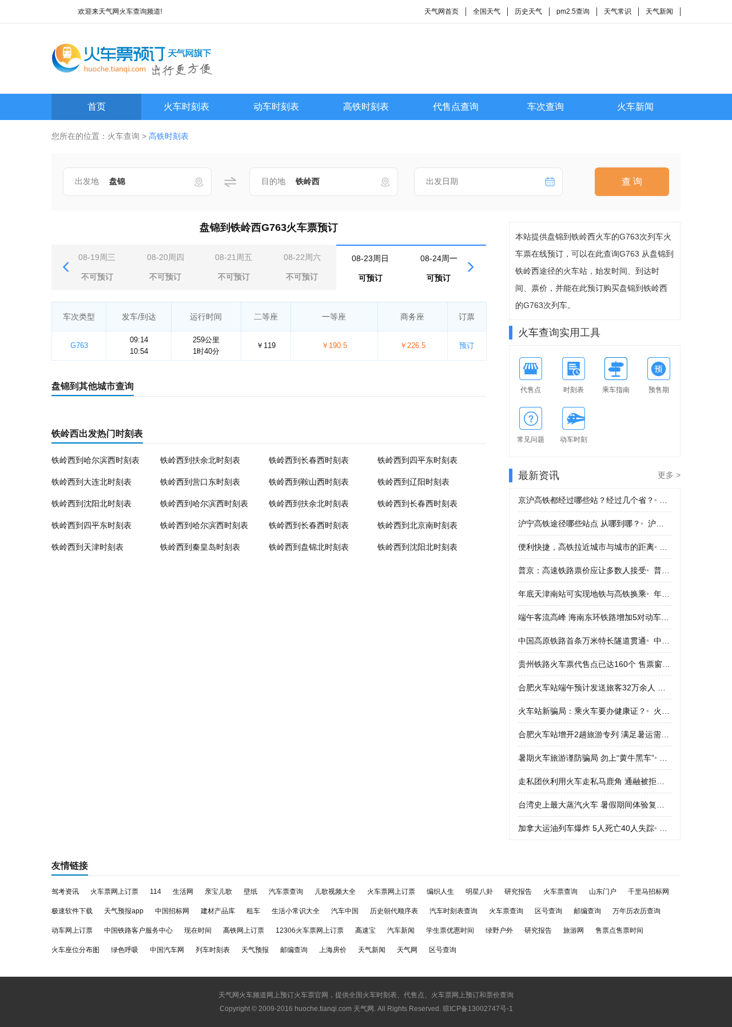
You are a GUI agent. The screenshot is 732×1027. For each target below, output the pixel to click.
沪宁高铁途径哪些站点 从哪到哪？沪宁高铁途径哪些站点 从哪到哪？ (594, 523)
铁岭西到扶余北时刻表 (200, 460)
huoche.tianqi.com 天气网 (334, 1009)
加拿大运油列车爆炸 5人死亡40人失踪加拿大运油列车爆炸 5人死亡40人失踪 (594, 828)
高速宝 (365, 930)
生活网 (183, 892)
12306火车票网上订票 (310, 930)
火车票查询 (560, 892)
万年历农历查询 (636, 911)
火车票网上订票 (114, 892)
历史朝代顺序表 (394, 911)
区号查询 (548, 911)
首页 (96, 106)
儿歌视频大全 (335, 892)
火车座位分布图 (75, 950)
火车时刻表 (186, 106)
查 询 (632, 181)
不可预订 (97, 267)
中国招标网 (172, 911)
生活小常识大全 (296, 911)
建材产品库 (218, 911)
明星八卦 (479, 892)
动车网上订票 (72, 930)
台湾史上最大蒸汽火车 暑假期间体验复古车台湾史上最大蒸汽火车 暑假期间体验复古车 (594, 804)
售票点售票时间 (619, 930)
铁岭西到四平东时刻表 (417, 460)
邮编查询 (587, 911)
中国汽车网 (167, 950)
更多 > (669, 474)
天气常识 (617, 11)
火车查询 (124, 136)
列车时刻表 (213, 950)
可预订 (370, 268)
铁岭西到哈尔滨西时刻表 (95, 460)
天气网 (407, 950)
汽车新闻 (401, 930)
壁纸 (250, 892)
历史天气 (528, 11)
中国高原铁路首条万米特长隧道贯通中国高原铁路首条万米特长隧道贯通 (594, 640)
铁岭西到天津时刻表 (87, 547)
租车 (253, 911)
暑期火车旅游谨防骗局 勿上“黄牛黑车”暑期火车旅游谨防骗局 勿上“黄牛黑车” (594, 757)
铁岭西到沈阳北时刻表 (91, 503)
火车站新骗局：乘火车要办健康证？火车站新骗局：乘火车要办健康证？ (594, 711)
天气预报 (255, 950)
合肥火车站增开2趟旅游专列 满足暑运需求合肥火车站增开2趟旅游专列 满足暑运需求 (594, 734)
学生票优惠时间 (450, 930)
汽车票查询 (286, 892)
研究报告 (518, 892)
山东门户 (602, 892)
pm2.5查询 (573, 11)
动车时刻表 (276, 106)
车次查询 (545, 106)
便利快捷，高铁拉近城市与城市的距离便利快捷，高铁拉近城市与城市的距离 (594, 547)
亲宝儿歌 (218, 892)
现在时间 (198, 930)
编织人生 (440, 892)
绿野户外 (499, 930)
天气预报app (124, 911)
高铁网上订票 (243, 930)
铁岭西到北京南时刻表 (417, 525)
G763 (79, 345)
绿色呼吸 (124, 950)
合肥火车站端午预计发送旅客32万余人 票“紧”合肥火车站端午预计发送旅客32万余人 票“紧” (594, 687)
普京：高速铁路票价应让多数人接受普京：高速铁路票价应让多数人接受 (594, 570)
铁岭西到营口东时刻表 (200, 481)
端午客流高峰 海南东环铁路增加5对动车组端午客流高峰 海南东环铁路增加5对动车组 (594, 617)
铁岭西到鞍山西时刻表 (309, 481)
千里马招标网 (648, 892)
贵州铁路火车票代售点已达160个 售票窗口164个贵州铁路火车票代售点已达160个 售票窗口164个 (594, 664)
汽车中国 (345, 911)
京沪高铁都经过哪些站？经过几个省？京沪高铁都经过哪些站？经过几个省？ (594, 500)
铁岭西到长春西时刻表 (309, 460)
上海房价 (333, 950)
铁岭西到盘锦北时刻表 (309, 547)
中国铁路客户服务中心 (138, 930)
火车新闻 (635, 106)
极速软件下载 (72, 911)
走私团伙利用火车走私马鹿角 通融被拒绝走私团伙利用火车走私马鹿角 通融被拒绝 (594, 781)
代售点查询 (456, 106)
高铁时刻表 (366, 106)
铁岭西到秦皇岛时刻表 (200, 547)
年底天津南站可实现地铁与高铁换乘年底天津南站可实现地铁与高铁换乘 (594, 593)
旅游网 (573, 930)
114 (155, 892)
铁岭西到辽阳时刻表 (413, 481)
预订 (466, 345)
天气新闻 (659, 11)
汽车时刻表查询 (453, 911)
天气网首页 (441, 11)
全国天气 (486, 11)
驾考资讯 (65, 892)
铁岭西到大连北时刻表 (91, 481)
